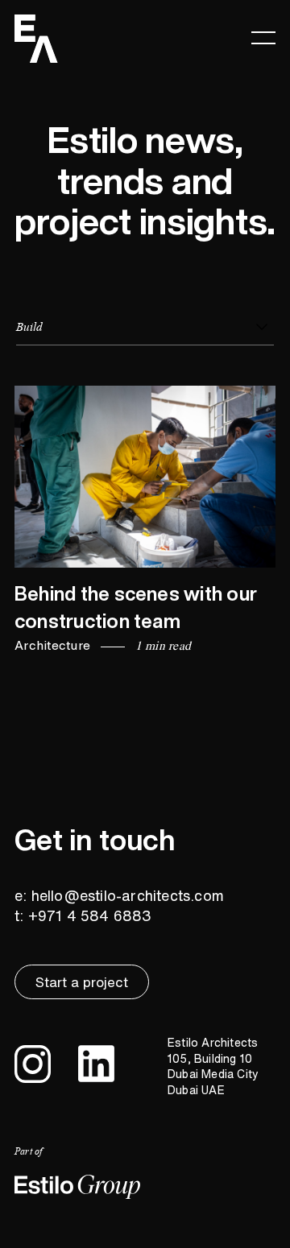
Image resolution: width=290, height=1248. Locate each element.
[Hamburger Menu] (263, 37)
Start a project (81, 982)
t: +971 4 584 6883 (83, 915)
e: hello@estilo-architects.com (119, 895)
